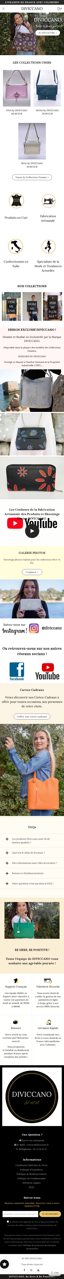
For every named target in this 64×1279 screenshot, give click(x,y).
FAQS (31, 1187)
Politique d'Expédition (31, 1169)
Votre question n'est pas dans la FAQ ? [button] (33, 883)
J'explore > (32, 572)
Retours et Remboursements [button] (27, 873)
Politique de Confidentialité (31, 1178)
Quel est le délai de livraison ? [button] (28, 852)
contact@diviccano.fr (38, 1144)
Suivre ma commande (32, 1140)
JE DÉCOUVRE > (47, 32)
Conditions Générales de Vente (31, 1165)
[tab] (32, 841)
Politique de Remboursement (32, 1174)
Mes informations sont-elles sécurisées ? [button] (34, 862)
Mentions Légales (31, 1182)
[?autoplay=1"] (32, 537)
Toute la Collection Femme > (32, 177)
